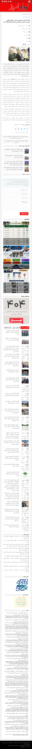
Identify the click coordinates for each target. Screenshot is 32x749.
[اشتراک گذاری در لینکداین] (15, 129)
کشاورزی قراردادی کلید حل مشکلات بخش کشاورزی (16, 625)
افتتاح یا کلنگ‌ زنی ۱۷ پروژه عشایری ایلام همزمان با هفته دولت (12, 473)
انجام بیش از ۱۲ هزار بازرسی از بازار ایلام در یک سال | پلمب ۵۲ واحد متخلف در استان (16, 265)
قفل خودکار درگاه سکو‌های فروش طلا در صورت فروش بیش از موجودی (17, 638)
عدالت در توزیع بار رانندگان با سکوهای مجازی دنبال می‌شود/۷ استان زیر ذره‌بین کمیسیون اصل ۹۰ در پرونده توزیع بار (16, 673)
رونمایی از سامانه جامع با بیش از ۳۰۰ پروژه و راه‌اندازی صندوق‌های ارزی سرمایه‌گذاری (17, 706)
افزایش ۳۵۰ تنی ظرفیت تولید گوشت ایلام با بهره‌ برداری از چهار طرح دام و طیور (13, 168)
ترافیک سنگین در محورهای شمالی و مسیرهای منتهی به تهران (17, 653)
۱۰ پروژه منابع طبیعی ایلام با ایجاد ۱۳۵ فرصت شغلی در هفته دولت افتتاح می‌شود (16, 241)
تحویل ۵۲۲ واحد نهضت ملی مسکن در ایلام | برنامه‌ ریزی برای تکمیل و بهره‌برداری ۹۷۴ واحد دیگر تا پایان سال (13, 163)
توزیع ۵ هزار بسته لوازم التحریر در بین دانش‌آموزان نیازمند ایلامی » (16, 141)
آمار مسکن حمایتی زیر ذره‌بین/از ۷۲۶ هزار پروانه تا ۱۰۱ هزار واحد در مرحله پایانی (16, 632)
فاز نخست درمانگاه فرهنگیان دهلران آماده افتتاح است (12, 371)
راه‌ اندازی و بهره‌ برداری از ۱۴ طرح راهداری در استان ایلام (11, 526)
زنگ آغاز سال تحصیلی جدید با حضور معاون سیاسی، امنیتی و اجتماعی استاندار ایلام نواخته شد (16, 21)
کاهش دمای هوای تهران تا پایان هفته (18, 649)
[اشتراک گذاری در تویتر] (24, 129)
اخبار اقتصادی (24, 611)
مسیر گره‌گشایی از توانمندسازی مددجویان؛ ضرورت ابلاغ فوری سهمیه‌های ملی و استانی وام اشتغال (16, 680)
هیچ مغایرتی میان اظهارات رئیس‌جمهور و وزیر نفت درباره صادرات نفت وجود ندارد (16, 643)
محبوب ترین (15, 328)
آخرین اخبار (24, 328)
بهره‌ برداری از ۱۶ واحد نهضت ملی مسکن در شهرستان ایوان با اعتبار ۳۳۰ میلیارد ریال (11, 418)
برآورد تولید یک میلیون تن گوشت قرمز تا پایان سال (17, 732)
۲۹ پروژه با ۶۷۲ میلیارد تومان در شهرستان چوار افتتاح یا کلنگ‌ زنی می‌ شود (11, 458)
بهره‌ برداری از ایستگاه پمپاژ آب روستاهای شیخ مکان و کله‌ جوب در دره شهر (12, 519)
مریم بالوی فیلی (21, 26)
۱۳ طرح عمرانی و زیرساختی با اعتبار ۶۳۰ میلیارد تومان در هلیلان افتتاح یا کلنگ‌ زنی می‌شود (11, 450)
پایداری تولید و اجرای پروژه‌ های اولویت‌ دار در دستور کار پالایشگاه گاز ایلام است (12, 511)
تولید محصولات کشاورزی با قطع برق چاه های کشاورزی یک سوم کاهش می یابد (17, 719)
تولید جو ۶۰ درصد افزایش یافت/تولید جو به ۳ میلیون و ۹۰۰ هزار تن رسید (17, 688)
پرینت (27, 41)
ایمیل (27, 38)
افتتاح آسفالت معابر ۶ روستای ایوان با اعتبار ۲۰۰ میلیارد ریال (12, 386)
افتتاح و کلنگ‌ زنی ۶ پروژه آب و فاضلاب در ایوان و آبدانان (12, 402)
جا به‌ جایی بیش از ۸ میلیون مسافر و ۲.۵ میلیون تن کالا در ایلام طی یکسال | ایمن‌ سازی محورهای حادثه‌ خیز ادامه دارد (12, 435)
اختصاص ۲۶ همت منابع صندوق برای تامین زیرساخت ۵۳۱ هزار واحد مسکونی (18, 700)
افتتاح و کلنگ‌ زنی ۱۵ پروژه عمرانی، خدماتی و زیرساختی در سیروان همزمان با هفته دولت (12, 503)
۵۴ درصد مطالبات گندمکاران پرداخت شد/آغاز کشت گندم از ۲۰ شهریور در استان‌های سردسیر (16, 725)
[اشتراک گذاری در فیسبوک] (27, 129)
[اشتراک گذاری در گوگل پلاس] (18, 129)
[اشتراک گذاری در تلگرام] (21, 129)
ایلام (21, 124)
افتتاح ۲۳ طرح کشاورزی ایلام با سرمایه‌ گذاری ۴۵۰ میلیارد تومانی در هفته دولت (11, 364)
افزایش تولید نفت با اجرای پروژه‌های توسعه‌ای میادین (17, 714)
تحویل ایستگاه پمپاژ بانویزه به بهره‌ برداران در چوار (11, 465)
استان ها (25, 17)
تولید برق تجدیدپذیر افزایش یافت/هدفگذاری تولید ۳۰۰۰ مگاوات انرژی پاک (16, 693)
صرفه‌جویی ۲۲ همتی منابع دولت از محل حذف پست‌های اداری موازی (17, 659)
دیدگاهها (6, 328)
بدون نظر (26, 35)
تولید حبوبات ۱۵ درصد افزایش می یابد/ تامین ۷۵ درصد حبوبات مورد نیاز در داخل (16, 620)
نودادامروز (17, 124)
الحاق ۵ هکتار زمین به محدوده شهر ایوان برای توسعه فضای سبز (12, 394)
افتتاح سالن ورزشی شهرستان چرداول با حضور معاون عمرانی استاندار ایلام (12, 379)
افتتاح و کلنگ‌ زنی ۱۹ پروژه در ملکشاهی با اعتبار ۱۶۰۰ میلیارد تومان (13, 150)
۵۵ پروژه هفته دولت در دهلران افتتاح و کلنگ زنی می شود (14, 156)
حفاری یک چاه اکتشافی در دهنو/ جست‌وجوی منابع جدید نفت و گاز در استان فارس (16, 666)
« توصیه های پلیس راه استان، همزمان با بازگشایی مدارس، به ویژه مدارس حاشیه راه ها (15, 137)
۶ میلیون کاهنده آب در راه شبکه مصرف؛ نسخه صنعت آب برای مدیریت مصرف (17, 614)
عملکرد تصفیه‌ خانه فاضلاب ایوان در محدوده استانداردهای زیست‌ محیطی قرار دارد (11, 411)
